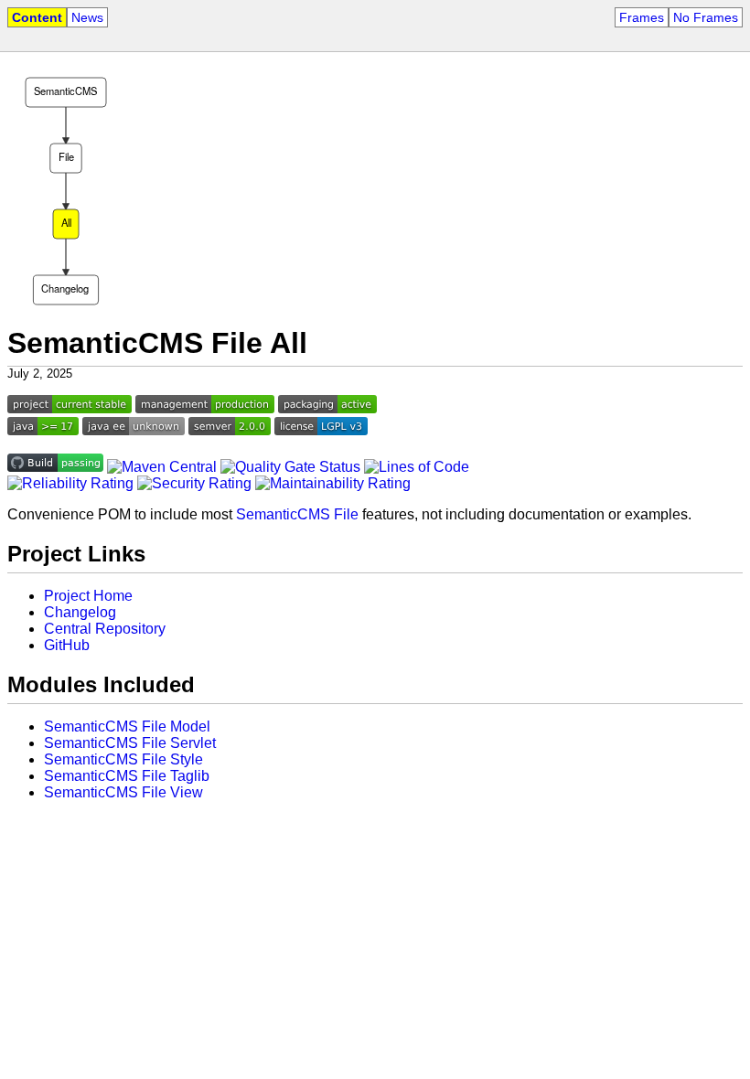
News (87, 17)
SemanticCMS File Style (123, 759)
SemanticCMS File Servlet (130, 743)
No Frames (705, 17)
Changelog (80, 612)
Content (37, 17)
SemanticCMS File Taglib (126, 776)
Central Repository (105, 628)
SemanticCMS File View (123, 792)
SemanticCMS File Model (127, 726)
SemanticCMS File (297, 514)
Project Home (88, 596)
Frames (641, 17)
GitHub (67, 645)
